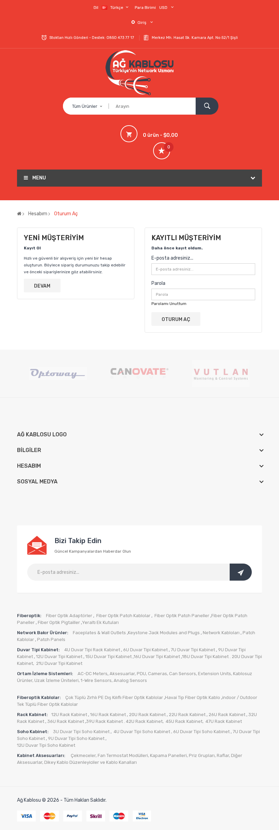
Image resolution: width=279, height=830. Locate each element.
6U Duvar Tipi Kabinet (145, 649)
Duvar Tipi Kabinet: (39, 649)
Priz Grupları (202, 755)
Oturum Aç (66, 214)
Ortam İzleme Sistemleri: (45, 673)
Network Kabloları (221, 632)
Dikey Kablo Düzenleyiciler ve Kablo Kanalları (90, 762)
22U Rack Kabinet (187, 714)
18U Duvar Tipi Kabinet (205, 656)
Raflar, (224, 755)
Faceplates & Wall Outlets (99, 632)
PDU (141, 673)
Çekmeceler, (84, 755)
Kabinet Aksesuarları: (42, 755)
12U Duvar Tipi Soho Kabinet (46, 745)
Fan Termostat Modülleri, (123, 755)
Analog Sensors (130, 680)
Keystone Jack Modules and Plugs (164, 632)
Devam (42, 286)
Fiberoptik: (29, 615)
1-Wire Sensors (96, 680)
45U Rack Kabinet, (185, 721)
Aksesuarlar (122, 673)
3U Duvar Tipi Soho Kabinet (81, 731)
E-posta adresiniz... (172, 258)
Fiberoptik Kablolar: (39, 697)
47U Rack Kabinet (224, 721)
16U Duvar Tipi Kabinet (157, 656)
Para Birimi (145, 7)
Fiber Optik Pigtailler (59, 622)
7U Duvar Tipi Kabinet (192, 649)
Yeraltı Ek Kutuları (100, 622)
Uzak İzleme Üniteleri (56, 680)
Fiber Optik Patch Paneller (181, 615)
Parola (158, 283)
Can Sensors (182, 673)
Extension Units (214, 673)
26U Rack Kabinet (226, 714)
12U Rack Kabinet (69, 714)
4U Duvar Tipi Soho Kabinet (142, 731)
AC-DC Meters (93, 673)
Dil (96, 7)
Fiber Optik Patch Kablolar (123, 615)
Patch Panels (51, 639)
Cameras (157, 673)
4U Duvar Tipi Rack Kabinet (92, 649)
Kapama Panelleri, (169, 755)
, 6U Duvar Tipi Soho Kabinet (200, 731)
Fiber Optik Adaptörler (68, 615)
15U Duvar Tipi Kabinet (108, 656)
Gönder (241, 572)
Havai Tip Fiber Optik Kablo (192, 697)
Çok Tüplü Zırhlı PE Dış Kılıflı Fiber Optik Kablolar (114, 697)
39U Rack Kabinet (104, 721)
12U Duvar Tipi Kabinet (58, 656)
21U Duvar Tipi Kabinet (59, 663)
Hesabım (37, 214)
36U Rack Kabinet (65, 721)
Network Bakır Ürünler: (43, 632)
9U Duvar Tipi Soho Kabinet (75, 738)
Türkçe (117, 7)
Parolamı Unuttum (168, 303)
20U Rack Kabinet (147, 714)
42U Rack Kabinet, (145, 721)
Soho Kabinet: (33, 731)
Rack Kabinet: (32, 714)
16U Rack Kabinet (107, 714)
